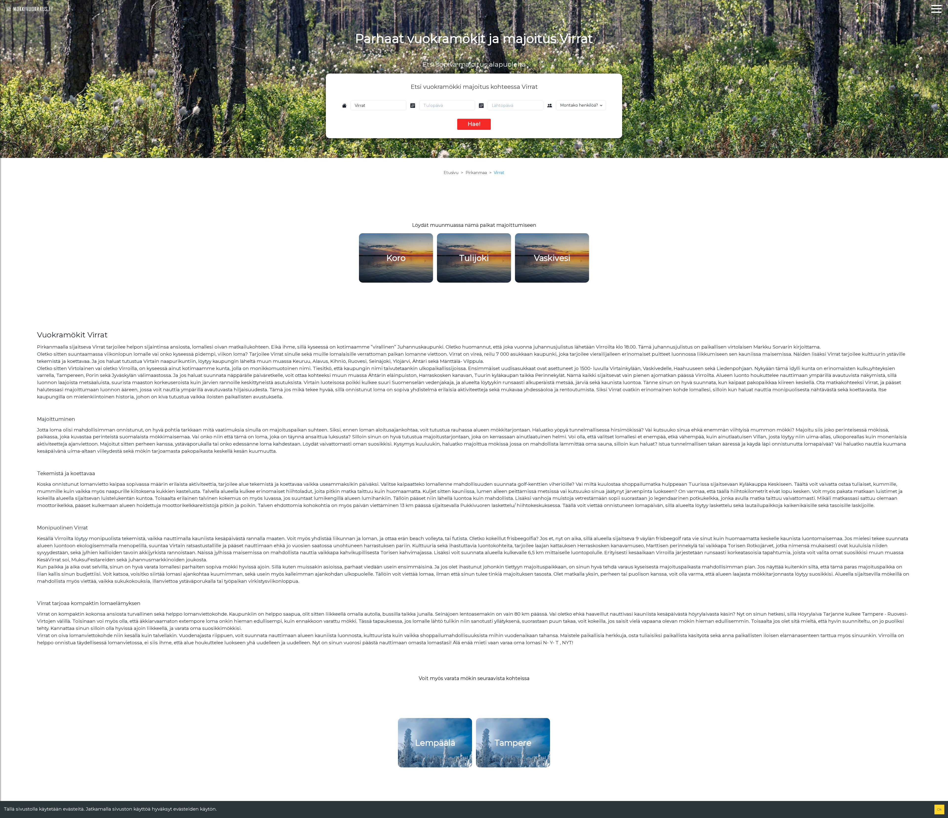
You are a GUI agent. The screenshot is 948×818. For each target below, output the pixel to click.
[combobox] (378, 105)
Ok (939, 809)
